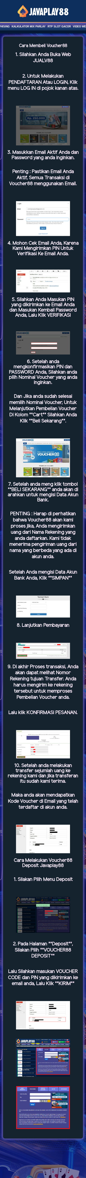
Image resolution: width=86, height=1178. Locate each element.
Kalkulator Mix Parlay (29, 26)
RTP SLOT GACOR (59, 26)
